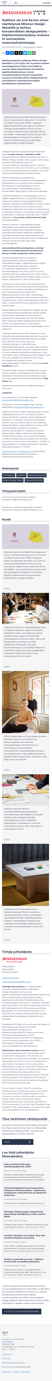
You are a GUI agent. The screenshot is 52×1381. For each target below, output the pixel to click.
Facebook (6, 1354)
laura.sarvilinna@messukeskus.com (18, 400)
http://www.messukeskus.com (16, 982)
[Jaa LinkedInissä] (12, 53)
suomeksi (6, 1372)
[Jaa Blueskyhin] (25, 53)
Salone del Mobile (34, 480)
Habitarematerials (37, 475)
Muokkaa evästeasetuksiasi (13, 1363)
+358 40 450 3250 (10, 978)
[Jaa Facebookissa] (8, 53)
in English (15, 1372)
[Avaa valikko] (16, 3)
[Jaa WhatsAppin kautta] (29, 53)
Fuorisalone (8, 475)
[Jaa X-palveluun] (16, 53)
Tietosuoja (6, 1358)
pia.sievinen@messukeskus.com (29, 407)
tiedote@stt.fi (8, 1342)
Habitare (21, 475)
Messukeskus (29, 47)
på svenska (24, 1372)
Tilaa (7, 1142)
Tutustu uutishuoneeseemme (21, 1311)
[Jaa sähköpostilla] (34, 53)
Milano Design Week (13, 480)
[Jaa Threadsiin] (21, 53)
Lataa (7, 588)
